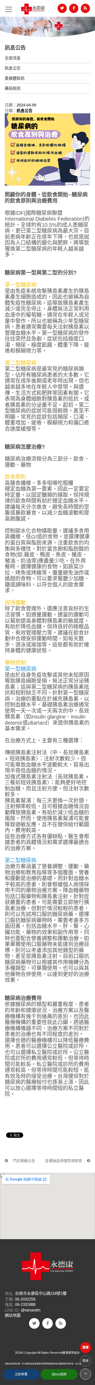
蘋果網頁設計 (71, 1352)
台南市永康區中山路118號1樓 (40, 1293)
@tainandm (31, 1310)
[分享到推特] (62, 8)
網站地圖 (13, 1315)
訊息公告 (13, 68)
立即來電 (21, 1374)
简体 (85, 1361)
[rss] (85, 8)
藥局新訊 (13, 88)
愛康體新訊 (15, 78)
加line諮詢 (59, 1374)
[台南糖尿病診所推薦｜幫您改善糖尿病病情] (47, 25)
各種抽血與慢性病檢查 (64, 1161)
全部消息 (13, 58)
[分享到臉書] (73, 8)
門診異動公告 (23, 1161)
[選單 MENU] (8, 9)
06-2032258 (25, 1299)
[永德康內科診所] (33, 9)
